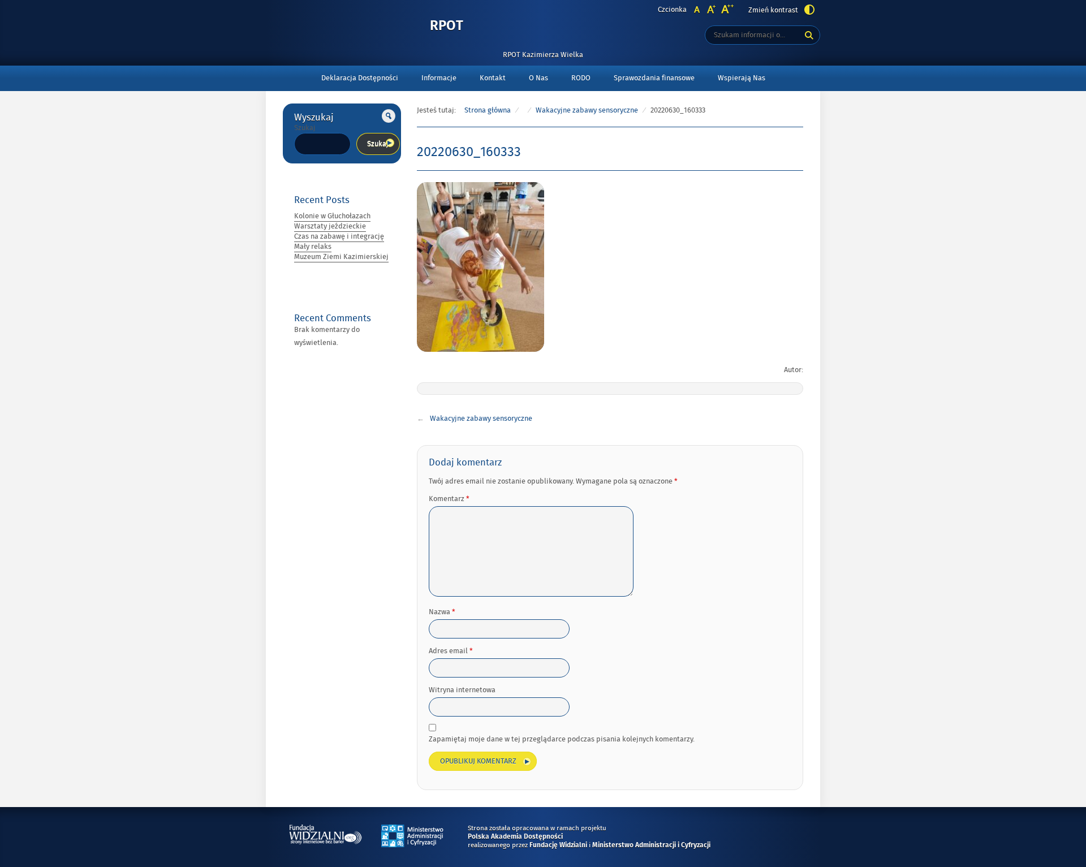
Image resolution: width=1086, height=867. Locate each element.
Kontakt (493, 78)
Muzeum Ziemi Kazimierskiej (341, 257)
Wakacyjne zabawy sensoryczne (587, 110)
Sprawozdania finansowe (654, 78)
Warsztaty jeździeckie (330, 226)
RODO (581, 78)
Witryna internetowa (462, 690)
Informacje (438, 78)
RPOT (446, 26)
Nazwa (442, 612)
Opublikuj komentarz (478, 761)
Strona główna (487, 110)
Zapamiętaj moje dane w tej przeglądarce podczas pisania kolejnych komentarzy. (562, 739)
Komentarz (449, 499)
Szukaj (305, 128)
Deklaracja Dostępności (359, 78)
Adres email (451, 651)
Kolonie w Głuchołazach (332, 216)
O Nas (538, 78)
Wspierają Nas (741, 78)
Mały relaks (312, 246)
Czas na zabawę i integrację (339, 236)
